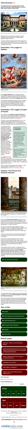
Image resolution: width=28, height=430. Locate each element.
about (11, 415)
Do (8, 393)
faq (17, 415)
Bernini (10, 167)
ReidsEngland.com (21, 419)
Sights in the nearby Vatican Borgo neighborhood (12, 372)
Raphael (18, 42)
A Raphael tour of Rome (9, 362)
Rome (4, 389)
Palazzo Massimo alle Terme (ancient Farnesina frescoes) (13, 357)
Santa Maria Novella (19, 167)
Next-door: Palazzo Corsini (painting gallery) (12, 343)
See (3, 393)
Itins (17, 405)
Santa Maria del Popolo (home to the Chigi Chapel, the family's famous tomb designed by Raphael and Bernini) (14, 350)
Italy (4, 400)
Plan (24, 393)
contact (14, 415)
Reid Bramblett (14, 411)
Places (4, 405)
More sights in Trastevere (10, 367)
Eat (19, 393)
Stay (13, 393)
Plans (10, 405)
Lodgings (23, 405)
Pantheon (9, 163)
